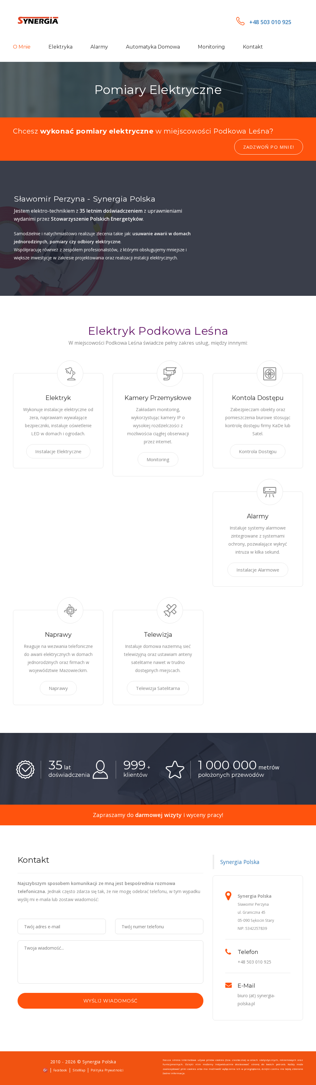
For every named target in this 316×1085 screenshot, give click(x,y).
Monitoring (211, 47)
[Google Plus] (45, 1070)
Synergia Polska (240, 862)
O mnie (22, 47)
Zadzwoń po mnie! (268, 147)
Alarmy (99, 47)
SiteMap (79, 1070)
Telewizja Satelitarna (158, 688)
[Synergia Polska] (45, 21)
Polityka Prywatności (107, 1070)
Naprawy (58, 688)
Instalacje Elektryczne (58, 451)
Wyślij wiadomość (110, 1001)
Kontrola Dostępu (257, 451)
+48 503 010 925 (270, 22)
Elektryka (60, 47)
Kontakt (253, 47)
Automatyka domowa (153, 47)
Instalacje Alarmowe (257, 570)
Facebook (60, 1070)
